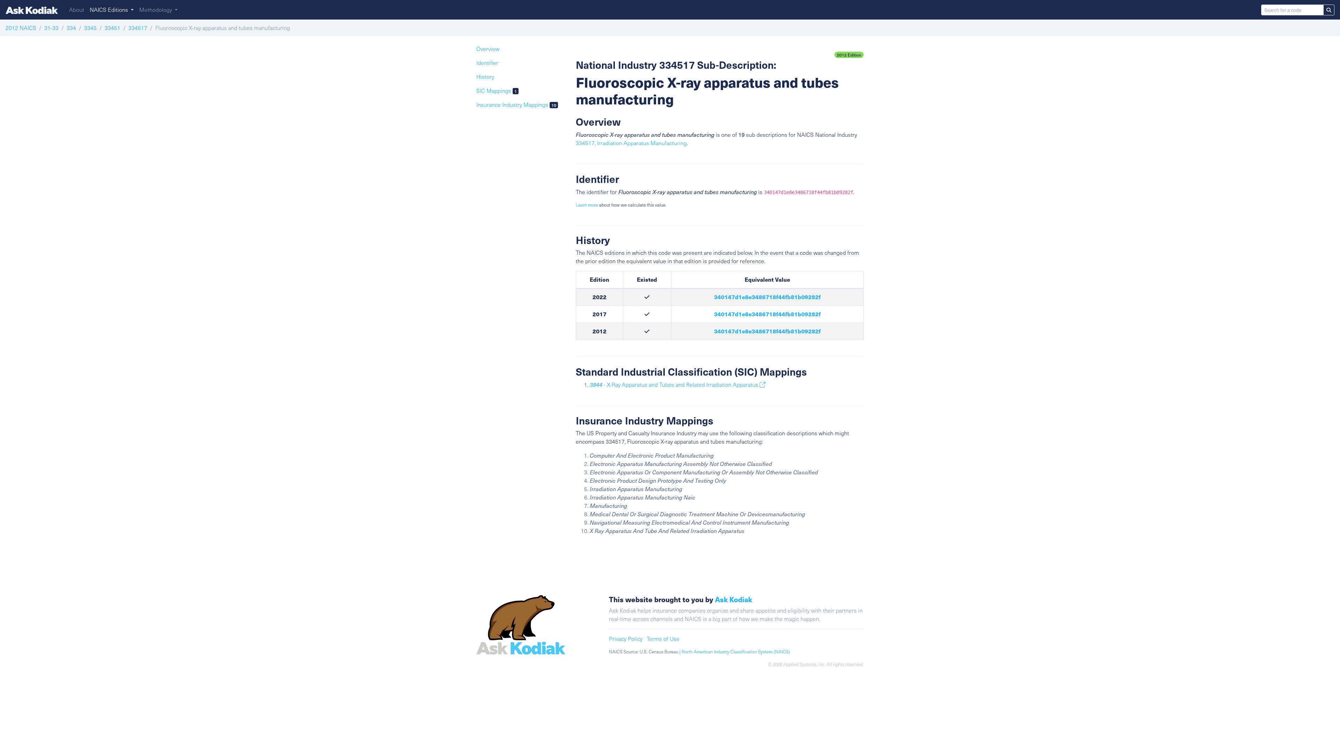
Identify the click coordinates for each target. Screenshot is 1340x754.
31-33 (51, 27)
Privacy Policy (625, 638)
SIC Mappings (496, 90)
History (485, 76)
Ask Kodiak (733, 599)
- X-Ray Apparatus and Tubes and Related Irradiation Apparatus (675, 384)
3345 (90, 27)
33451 (112, 27)
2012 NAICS (21, 27)
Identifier (487, 62)
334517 (137, 27)
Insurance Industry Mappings (516, 104)
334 (71, 27)
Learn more (587, 205)
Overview (487, 48)
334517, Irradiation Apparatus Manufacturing (631, 143)
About (76, 9)
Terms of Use (663, 638)
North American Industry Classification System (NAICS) (736, 652)
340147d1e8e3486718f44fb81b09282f (767, 297)
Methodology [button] (156, 9)
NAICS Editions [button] (109, 9)
